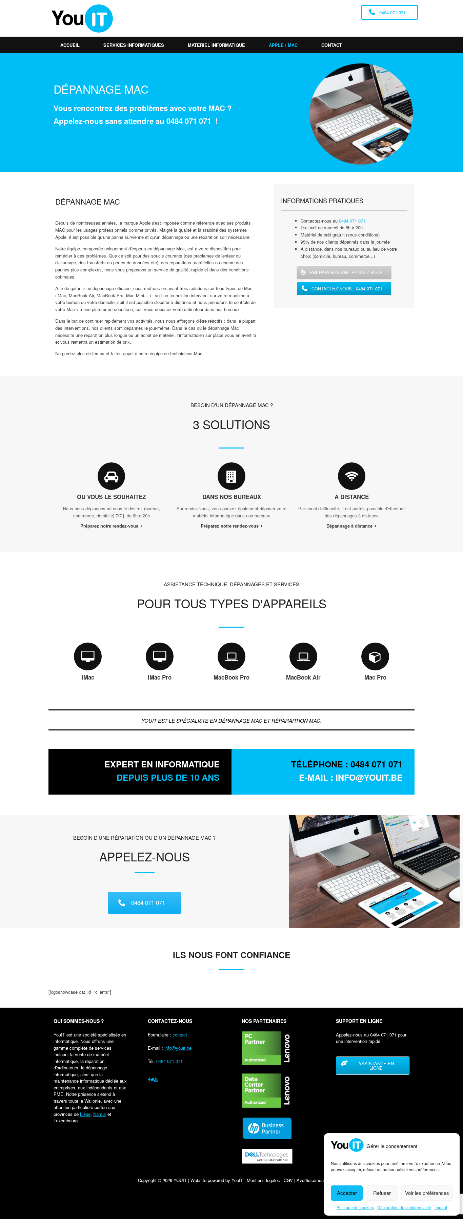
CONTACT (331, 45)
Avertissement (311, 1180)
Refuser (382, 1192)
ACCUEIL (70, 45)
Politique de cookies (355, 1207)
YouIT (237, 1180)
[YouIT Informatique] (82, 18)
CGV (288, 1180)
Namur (99, 1114)
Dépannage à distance (350, 525)
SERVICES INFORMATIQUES (133, 45)
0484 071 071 (188, 120)
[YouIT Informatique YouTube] (156, 1079)
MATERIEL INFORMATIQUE (216, 45)
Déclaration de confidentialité (404, 1207)
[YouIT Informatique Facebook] (149, 1079)
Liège (85, 1114)
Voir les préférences (427, 1192)
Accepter (347, 1192)
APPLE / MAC (283, 45)
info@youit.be (178, 1048)
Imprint (441, 1207)
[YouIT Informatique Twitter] (152, 1079)
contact (180, 1034)
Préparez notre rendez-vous (110, 525)
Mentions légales (263, 1180)
